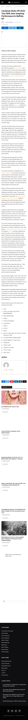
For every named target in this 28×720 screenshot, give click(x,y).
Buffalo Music (4, 633)
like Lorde (17, 105)
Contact (3, 672)
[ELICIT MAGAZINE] (14, 2)
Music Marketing (5, 642)
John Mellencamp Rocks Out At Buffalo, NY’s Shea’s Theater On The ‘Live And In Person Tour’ (13, 511)
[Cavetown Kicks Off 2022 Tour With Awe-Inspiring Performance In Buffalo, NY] (14, 39)
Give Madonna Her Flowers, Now (10, 406)
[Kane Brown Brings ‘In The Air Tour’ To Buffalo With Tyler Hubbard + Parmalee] (14, 448)
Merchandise (4, 668)
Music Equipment (5, 638)
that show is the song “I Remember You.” (15, 229)
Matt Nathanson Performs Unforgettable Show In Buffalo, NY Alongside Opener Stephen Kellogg (12, 538)
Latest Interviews (5, 663)
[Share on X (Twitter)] (12, 28)
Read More (5, 411)
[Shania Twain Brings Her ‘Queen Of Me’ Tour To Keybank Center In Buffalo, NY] (14, 474)
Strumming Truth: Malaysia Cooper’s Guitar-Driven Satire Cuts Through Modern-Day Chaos (14, 696)
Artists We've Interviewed (7, 631)
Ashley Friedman (9, 22)
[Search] (26, 2)
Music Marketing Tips (6, 661)
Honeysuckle (18, 68)
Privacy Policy (4, 675)
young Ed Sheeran (6, 173)
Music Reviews (4, 649)
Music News (4, 644)
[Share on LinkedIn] (20, 28)
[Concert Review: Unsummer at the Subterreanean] (14, 422)
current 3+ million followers (16, 76)
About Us (3, 670)
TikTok (10, 231)
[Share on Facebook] (5, 28)
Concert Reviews (5, 635)
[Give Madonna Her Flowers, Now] (14, 398)
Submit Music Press (5, 665)
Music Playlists (4, 647)
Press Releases (5, 651)
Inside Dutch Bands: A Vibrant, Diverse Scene (14, 701)
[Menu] (2, 2)
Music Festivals (5, 640)
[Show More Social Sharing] (25, 28)
